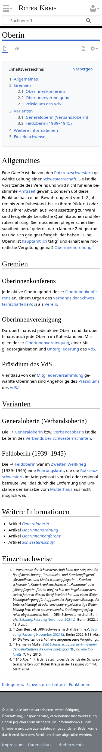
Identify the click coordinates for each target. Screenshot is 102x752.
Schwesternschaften (45, 684)
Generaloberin (29, 432)
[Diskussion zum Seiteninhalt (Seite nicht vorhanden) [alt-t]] (17, 49)
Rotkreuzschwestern (73, 172)
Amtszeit (27, 191)
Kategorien (12, 684)
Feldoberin (25, 464)
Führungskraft (50, 470)
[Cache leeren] (83, 49)
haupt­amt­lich (34, 241)
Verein (51, 304)
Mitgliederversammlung (60, 375)
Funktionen (79, 684)
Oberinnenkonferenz (41, 536)
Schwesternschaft (59, 179)
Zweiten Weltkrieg (68, 464)
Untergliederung (63, 349)
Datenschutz (39, 744)
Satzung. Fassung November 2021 (45, 619)
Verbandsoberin (68, 432)
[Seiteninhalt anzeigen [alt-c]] (5, 49)
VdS (32, 304)
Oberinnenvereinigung (47, 342)
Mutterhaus (61, 489)
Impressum (13, 744)
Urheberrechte (69, 744)
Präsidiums (89, 381)
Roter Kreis (37, 8)
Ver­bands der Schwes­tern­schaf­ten (58, 438)
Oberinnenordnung (72, 247)
